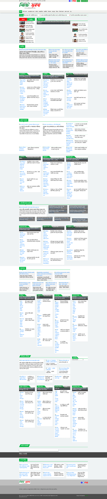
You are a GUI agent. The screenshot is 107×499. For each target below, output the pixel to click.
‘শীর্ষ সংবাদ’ (25, 11)
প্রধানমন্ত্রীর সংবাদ (31, 11)
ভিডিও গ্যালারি (23, 454)
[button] (22, 450)
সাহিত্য (21, 295)
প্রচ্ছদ (21, 11)
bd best (86, 495)
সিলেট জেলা (61, 11)
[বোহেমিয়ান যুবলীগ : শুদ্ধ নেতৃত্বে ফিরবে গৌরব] (77, 229)
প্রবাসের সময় (76, 295)
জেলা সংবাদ (67, 11)
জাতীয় (36, 11)
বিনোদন (49, 11)
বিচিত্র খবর (40, 386)
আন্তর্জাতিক (41, 11)
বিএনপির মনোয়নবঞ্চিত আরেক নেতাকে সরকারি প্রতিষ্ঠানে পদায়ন (73, 15)
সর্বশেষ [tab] (23, 19)
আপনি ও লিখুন (84, 1)
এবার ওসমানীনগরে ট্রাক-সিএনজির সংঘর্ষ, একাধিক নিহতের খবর (44, 15)
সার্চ (79, 1)
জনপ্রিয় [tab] (31, 19)
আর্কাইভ (75, 357)
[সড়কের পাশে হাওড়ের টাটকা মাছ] (53, 229)
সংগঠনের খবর (76, 386)
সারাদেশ (45, 157)
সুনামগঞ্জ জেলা (23, 226)
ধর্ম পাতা (57, 295)
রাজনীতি (45, 11)
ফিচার (57, 11)
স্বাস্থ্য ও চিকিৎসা (23, 386)
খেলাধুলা (53, 11)
